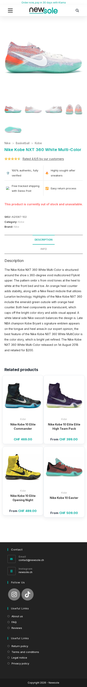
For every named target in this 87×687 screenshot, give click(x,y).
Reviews (17, 628)
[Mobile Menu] (10, 10)
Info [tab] (43, 248)
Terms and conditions (25, 652)
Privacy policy (20, 663)
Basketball (23, 143)
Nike (7, 143)
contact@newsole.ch (31, 560)
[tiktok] (27, 594)
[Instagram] (14, 594)
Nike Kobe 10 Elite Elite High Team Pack (64, 426)
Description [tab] (44, 239)
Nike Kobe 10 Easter (64, 497)
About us (17, 616)
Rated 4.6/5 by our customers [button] (43, 159)
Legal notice (19, 657)
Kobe (38, 143)
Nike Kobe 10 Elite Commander (23, 426)
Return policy (20, 646)
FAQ (14, 622)
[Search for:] (77, 10)
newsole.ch (25, 572)
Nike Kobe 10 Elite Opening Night (23, 498)
